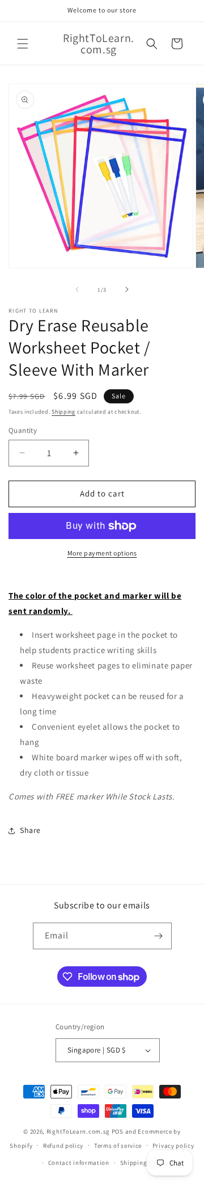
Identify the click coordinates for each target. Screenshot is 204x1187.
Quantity (22, 430)
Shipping (63, 411)
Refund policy (63, 1146)
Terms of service (118, 1146)
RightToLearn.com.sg (78, 1131)
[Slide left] (77, 289)
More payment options (102, 553)
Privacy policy (173, 1146)
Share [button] (30, 830)
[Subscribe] (158, 936)
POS (118, 1131)
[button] (22, 43)
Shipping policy (143, 1163)
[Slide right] (126, 289)
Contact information (78, 1163)
